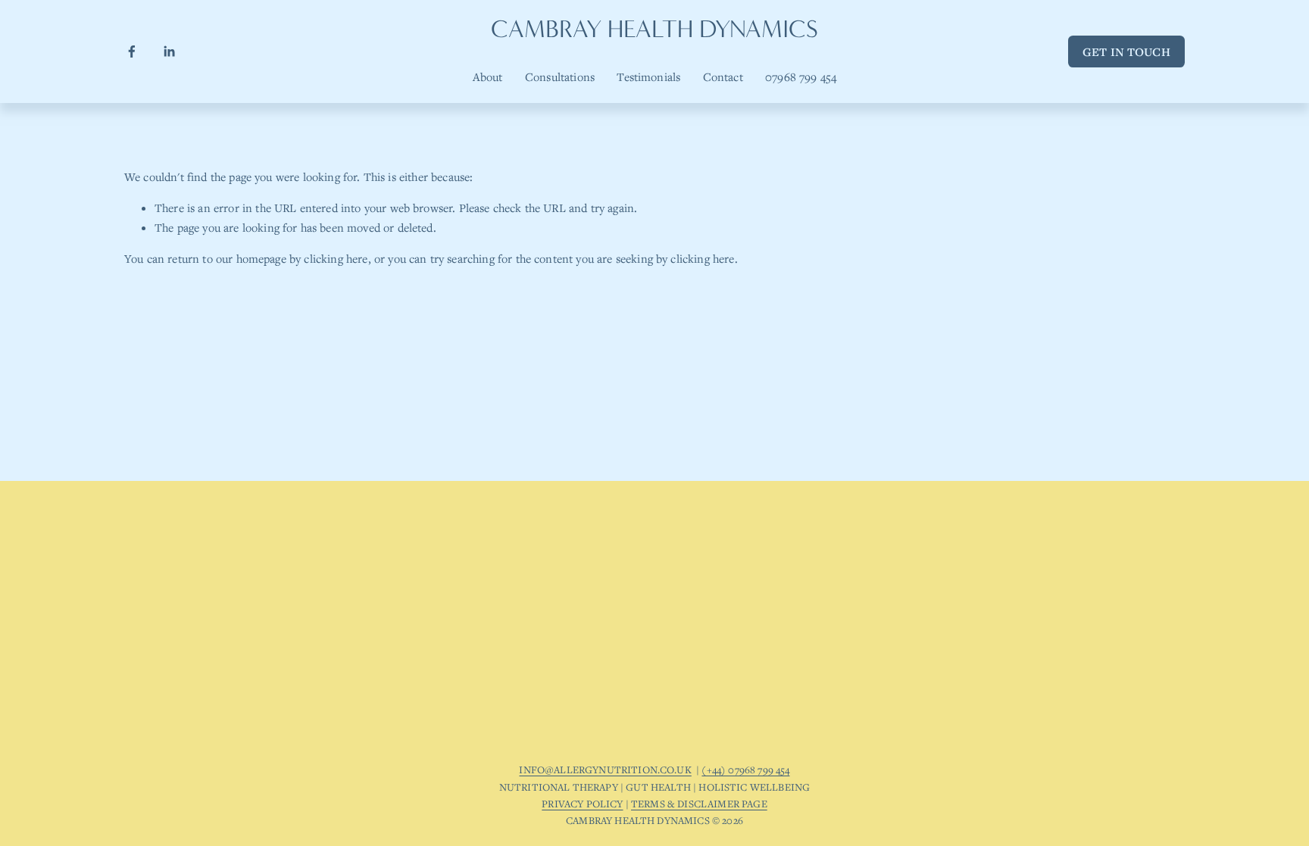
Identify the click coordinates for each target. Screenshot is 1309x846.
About (488, 76)
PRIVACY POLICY (582, 803)
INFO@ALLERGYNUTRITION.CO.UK (605, 769)
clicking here (335, 258)
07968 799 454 (800, 76)
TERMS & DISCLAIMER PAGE (699, 803)
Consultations (560, 76)
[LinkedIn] (169, 51)
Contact (723, 76)
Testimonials (648, 76)
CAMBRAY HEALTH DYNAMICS (654, 29)
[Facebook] (131, 51)
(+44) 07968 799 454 (745, 769)
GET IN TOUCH (1126, 51)
